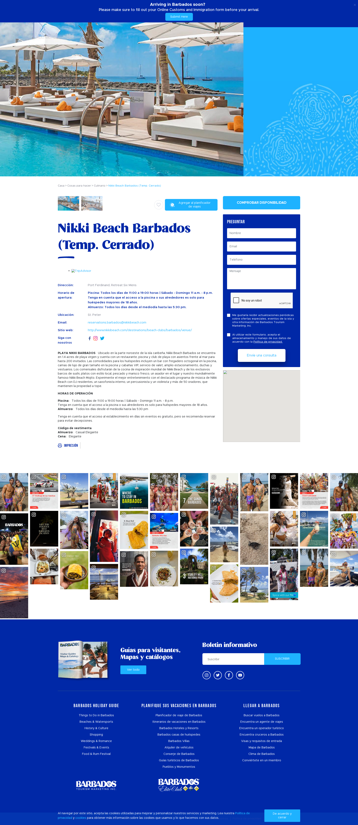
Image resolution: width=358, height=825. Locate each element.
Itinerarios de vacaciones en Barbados (179, 721)
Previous (11, 99)
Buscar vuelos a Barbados (261, 715)
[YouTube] (240, 675)
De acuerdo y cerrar (282, 815)
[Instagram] (95, 338)
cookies (80, 817)
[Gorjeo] (218, 675)
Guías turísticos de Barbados (179, 760)
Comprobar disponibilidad (262, 202)
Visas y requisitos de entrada (261, 741)
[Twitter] (102, 338)
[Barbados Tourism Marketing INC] (96, 785)
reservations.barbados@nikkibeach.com (117, 322)
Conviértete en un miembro (261, 760)
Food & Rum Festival (96, 754)
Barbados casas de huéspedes (178, 734)
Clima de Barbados (261, 754)
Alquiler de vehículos (179, 747)
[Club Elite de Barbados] (179, 785)
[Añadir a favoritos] (158, 204)
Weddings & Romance (96, 741)
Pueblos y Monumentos (179, 766)
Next (346, 99)
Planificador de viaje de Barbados (179, 715)
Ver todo (133, 669)
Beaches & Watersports (96, 721)
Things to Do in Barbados (96, 715)
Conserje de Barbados (179, 754)
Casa (61, 185)
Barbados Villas (179, 741)
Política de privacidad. (268, 341)
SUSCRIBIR (282, 658)
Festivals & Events (96, 747)
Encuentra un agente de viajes (261, 721)
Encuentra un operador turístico (261, 728)
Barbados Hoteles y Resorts (178, 728)
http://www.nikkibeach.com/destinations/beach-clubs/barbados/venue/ (140, 330)
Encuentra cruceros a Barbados (262, 734)
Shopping (96, 734)
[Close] (354, 4)
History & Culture (96, 728)
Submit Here (179, 16)
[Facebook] (90, 338)
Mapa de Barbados (262, 747)
